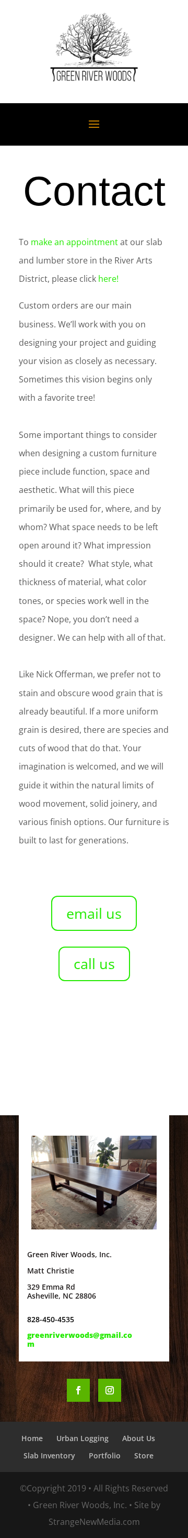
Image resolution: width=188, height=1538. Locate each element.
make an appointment (74, 242)
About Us (138, 1438)
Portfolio (105, 1455)
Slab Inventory (49, 1455)
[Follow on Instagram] (109, 1390)
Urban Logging (82, 1438)
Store (144, 1455)
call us (94, 963)
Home (32, 1438)
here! (108, 278)
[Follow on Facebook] (78, 1390)
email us (94, 913)
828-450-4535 (50, 1319)
